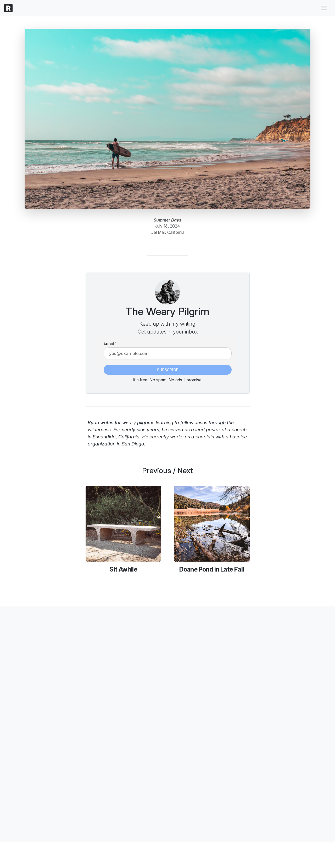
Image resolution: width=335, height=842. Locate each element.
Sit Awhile (123, 569)
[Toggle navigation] (324, 8)
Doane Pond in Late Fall (211, 569)
